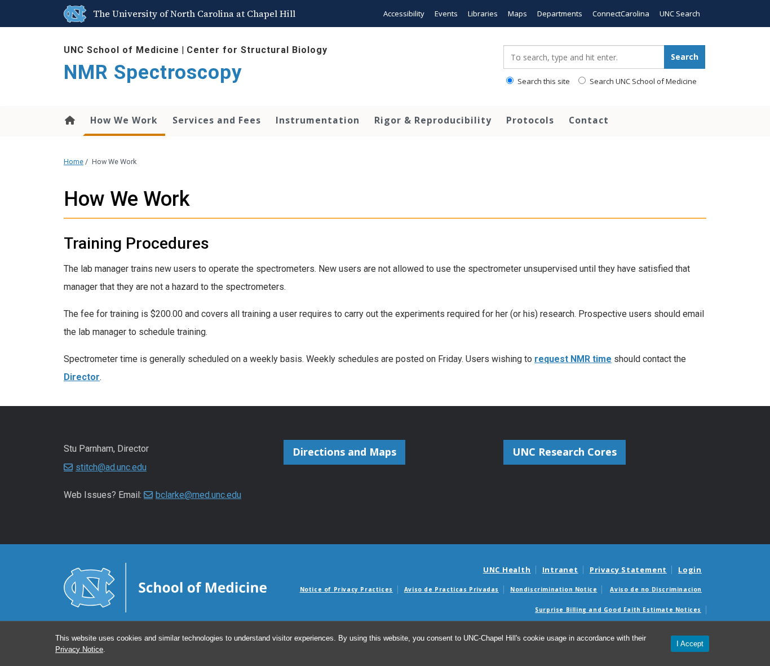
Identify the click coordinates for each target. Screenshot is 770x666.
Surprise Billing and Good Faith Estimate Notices (618, 610)
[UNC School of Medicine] (165, 586)
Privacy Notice (79, 649)
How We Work (124, 120)
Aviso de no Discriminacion (656, 589)
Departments (559, 13)
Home (69, 120)
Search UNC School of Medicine (642, 81)
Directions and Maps (344, 451)
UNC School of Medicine (121, 50)
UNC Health (507, 569)
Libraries (483, 13)
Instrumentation (318, 120)
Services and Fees (216, 120)
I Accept (689, 643)
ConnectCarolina (620, 13)
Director (82, 377)
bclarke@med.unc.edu (198, 494)
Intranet (560, 569)
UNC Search (680, 13)
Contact (589, 120)
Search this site (543, 81)
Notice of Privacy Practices (346, 589)
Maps (517, 13)
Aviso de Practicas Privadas (451, 589)
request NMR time (573, 359)
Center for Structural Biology (257, 50)
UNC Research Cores (564, 451)
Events (446, 13)
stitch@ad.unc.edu (111, 467)
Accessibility (403, 13)
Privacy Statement (628, 569)
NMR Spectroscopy (153, 72)
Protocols (530, 120)
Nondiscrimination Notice (553, 589)
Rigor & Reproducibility (433, 120)
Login (690, 569)
